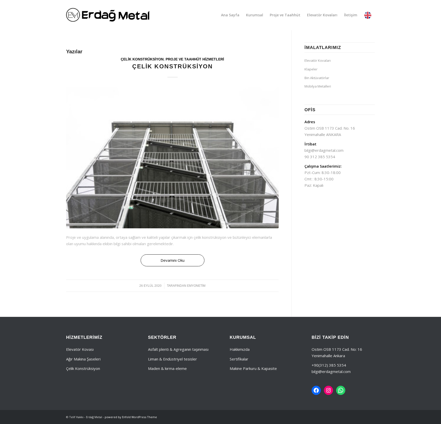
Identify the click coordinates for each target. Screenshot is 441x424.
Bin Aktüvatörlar (316, 78)
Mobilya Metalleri (317, 86)
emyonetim (196, 286)
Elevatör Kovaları (317, 60)
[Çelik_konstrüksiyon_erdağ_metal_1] (172, 158)
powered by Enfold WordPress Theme (131, 417)
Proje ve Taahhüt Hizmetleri (195, 59)
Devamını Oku (173, 260)
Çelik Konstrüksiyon (142, 59)
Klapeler (310, 69)
